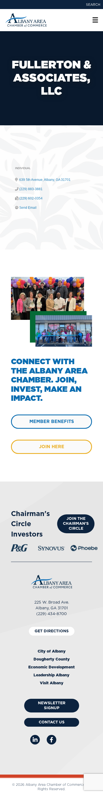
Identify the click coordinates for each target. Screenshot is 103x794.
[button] (93, 4)
